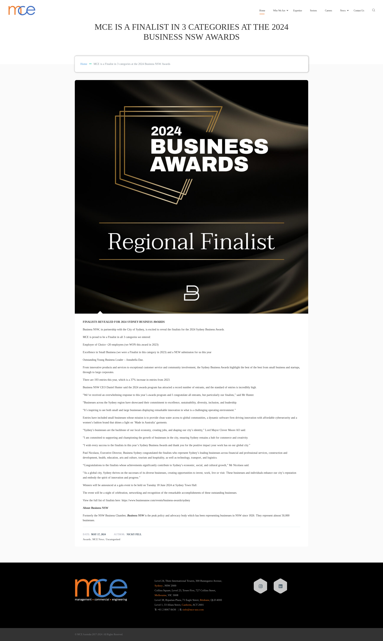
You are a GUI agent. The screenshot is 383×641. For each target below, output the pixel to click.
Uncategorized (113, 539)
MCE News (98, 539)
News (343, 10)
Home (262, 10)
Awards (87, 539)
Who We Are (279, 10)
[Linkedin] (281, 586)
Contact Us (359, 10)
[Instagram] (261, 586)
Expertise (297, 10)
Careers (328, 10)
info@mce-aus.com (193, 609)
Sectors (313, 10)
